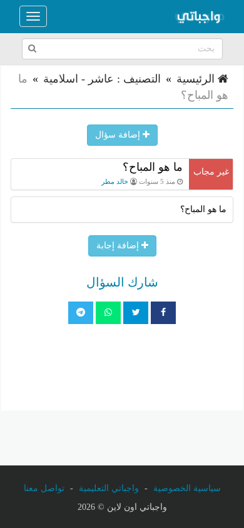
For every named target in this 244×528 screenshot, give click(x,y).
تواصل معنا (44, 488)
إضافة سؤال (119, 135)
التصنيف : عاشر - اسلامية (102, 79)
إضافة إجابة (118, 245)
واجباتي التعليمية (109, 488)
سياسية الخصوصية (187, 488)
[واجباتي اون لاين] (199, 16)
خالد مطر (114, 181)
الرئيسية (197, 79)
